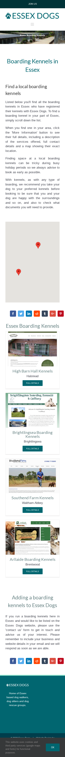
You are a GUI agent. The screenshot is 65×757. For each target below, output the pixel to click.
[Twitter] (21, 314)
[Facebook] (13, 314)
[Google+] (53, 314)
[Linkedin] (29, 314)
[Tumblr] (45, 314)
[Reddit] (37, 314)
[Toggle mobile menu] (32, 24)
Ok (52, 747)
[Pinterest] (61, 314)
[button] (18, 272)
